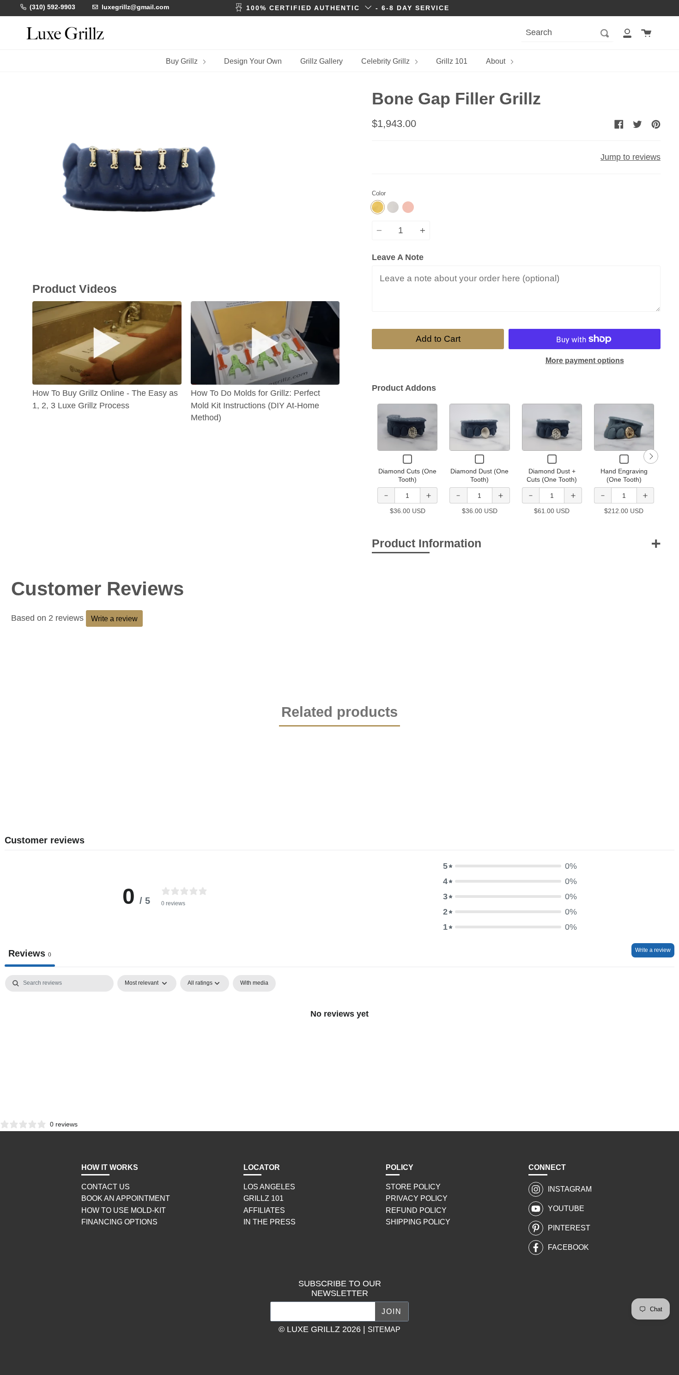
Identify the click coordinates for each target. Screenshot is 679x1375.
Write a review (114, 618)
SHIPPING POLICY (418, 1222)
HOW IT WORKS (109, 1167)
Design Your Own (253, 61)
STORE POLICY (413, 1187)
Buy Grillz (183, 61)
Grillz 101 (451, 61)
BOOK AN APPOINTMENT (125, 1198)
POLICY (399, 1167)
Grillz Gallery (321, 61)
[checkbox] (254, 983)
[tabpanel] (339, 1045)
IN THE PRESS (269, 1222)
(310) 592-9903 (52, 7)
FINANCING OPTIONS (119, 1222)
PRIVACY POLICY (417, 1198)
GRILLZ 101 (263, 1198)
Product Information (426, 543)
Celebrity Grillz (386, 61)
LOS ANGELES (269, 1187)
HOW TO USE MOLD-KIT (123, 1210)
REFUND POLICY (416, 1210)
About (496, 61)
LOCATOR (261, 1167)
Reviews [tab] (29, 953)
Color (379, 193)
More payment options (585, 360)
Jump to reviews (630, 157)
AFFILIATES (264, 1210)
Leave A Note (398, 257)
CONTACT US (105, 1187)
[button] (510, 866)
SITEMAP (384, 1329)
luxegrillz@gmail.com (135, 7)
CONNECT (547, 1167)
